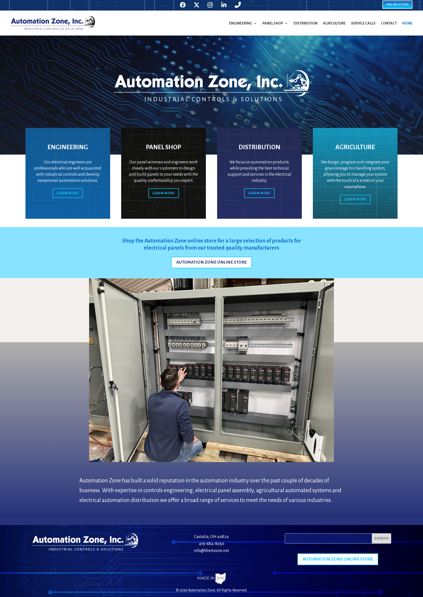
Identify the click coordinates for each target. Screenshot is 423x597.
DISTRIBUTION (305, 23)
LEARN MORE (68, 193)
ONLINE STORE (397, 4)
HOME (407, 23)
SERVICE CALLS (363, 23)
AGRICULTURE (334, 23)
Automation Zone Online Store (211, 262)
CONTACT (389, 23)
